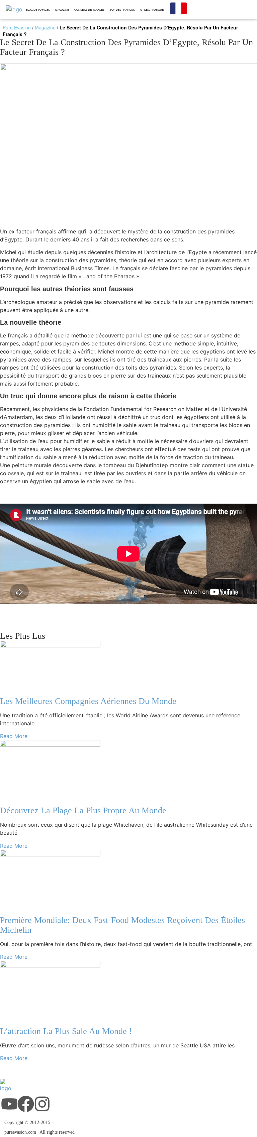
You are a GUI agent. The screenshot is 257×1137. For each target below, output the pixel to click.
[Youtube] (9, 1104)
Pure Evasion (17, 27)
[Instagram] (42, 1104)
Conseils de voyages (89, 9)
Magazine (62, 9)
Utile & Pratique (152, 9)
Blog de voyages (38, 9)
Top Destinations (122, 9)
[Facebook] (25, 1104)
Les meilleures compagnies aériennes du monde (88, 701)
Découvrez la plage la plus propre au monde (83, 810)
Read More (13, 736)
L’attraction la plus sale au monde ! (66, 1031)
